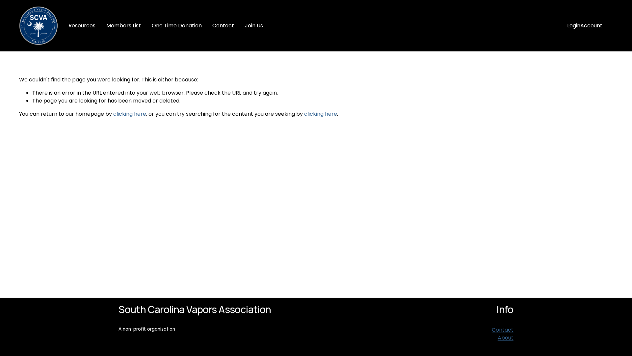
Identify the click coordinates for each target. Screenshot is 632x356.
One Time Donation (177, 25)
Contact (223, 25)
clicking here (129, 114)
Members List (123, 25)
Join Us (254, 25)
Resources (81, 25)
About (506, 337)
